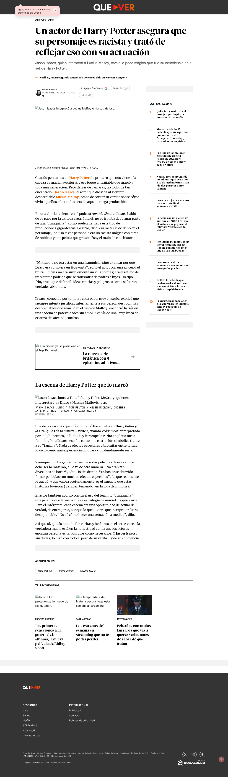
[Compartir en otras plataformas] (89, 95)
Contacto (74, 715)
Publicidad (75, 710)
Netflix (26, 720)
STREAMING (30, 725)
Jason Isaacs (65, 192)
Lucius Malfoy (67, 197)
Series (26, 715)
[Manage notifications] (221, 759)
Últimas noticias (32, 735)
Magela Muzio (50, 89)
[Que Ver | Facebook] (202, 754)
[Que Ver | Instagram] (193, 754)
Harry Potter (79, 178)
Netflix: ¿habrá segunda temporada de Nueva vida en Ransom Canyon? (83, 77)
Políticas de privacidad (82, 720)
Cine (25, 710)
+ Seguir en (116, 88)
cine (51, 20)
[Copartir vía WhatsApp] (82, 95)
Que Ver (40, 20)
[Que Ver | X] (185, 754)
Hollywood (29, 730)
